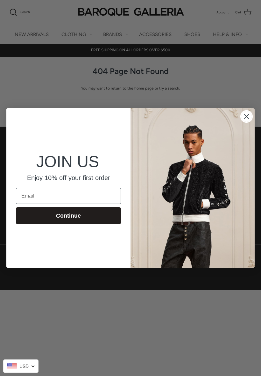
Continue (68, 216)
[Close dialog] (246, 116)
